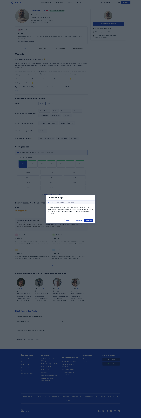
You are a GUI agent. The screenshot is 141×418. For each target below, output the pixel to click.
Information (71, 202)
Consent (49, 202)
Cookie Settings (60, 202)
